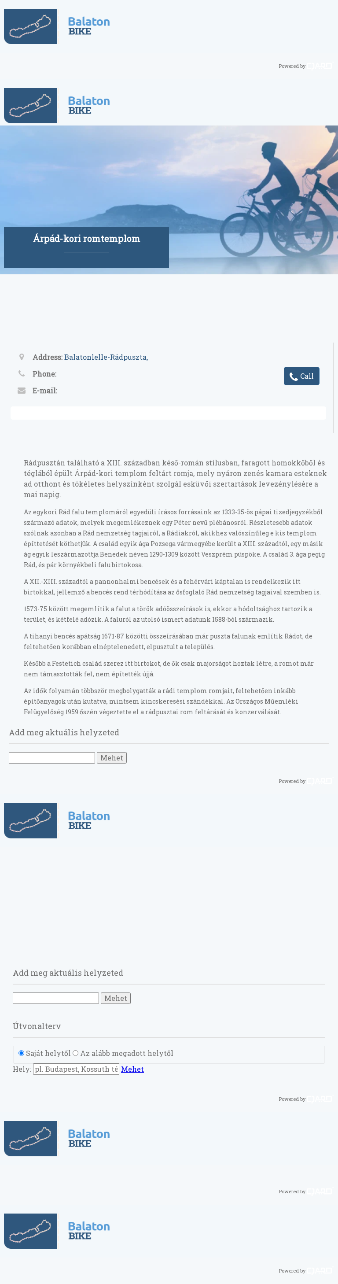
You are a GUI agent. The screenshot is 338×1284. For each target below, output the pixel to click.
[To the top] (327, 1271)
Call (307, 375)
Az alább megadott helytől (126, 1053)
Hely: (22, 1069)
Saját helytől (48, 1053)
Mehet (111, 757)
